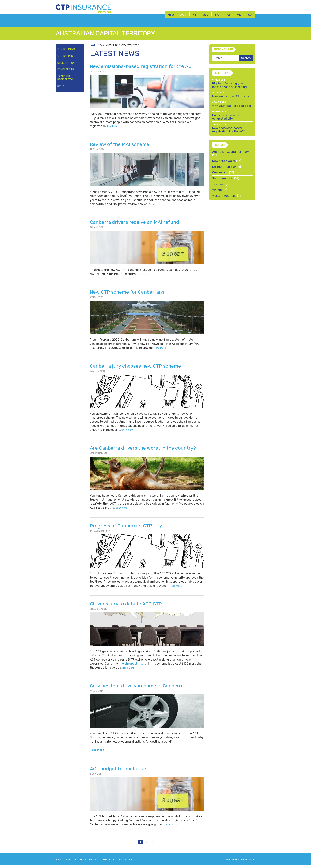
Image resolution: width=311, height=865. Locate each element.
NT (195, 14)
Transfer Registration (66, 78)
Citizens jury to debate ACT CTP (126, 604)
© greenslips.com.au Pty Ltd (240, 859)
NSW (171, 14)
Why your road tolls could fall (232, 106)
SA (217, 14)
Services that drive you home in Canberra (137, 686)
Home (93, 45)
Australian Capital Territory (122, 45)
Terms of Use (107, 859)
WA (250, 14)
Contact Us (125, 859)
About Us (71, 859)
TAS (228, 14)
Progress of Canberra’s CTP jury (126, 526)
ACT (183, 14)
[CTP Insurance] (83, 8)
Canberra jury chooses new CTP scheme (135, 366)
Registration (66, 62)
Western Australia (224, 195)
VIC (239, 14)
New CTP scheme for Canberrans (127, 292)
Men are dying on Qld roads (230, 96)
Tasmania (218, 184)
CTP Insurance (66, 49)
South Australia (222, 178)
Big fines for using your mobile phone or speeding (229, 85)
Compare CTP (65, 69)
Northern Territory (224, 166)
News (60, 86)
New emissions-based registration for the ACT (142, 66)
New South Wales (224, 161)
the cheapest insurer (133, 663)
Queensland (220, 172)
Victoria (217, 190)
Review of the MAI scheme (119, 144)
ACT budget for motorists (119, 769)
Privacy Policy (88, 859)
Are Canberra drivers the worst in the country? (143, 448)
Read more (113, 126)
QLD (205, 14)
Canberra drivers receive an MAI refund (134, 222)
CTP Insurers (66, 56)
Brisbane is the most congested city (226, 116)
